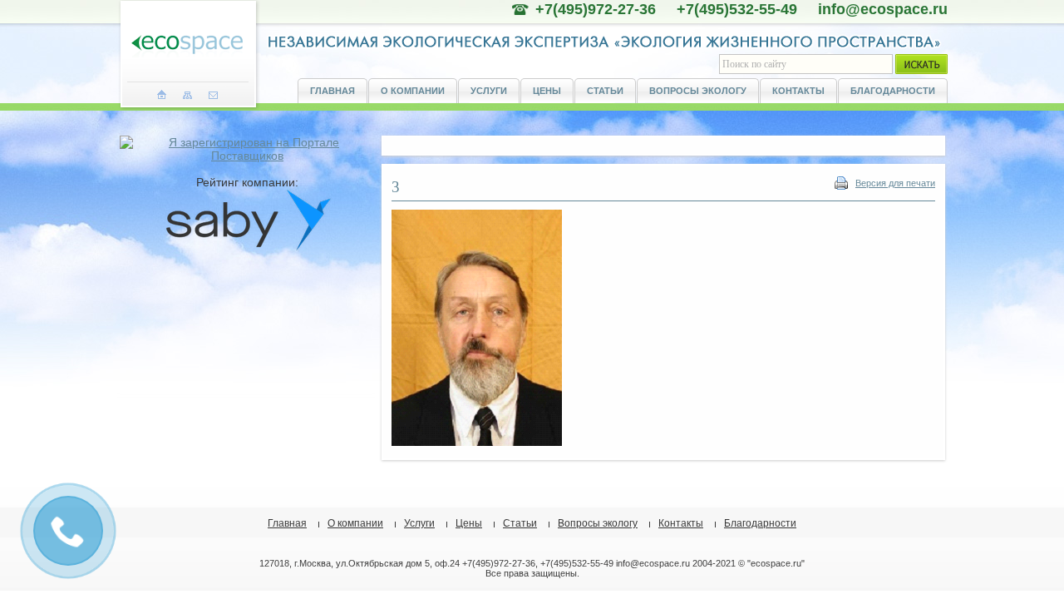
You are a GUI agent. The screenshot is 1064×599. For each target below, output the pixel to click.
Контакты (798, 91)
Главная (332, 91)
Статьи (605, 91)
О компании (413, 91)
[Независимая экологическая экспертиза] (187, 45)
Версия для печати (895, 183)
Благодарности (892, 91)
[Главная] (161, 94)
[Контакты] (213, 94)
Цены (547, 91)
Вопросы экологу (697, 91)
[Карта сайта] (187, 94)
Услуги (488, 91)
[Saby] (248, 247)
